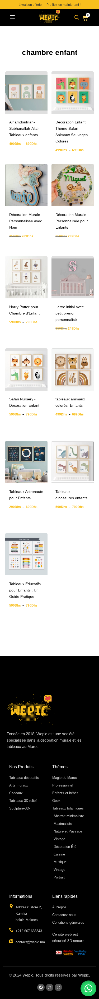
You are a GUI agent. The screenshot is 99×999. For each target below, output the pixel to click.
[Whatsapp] (58, 987)
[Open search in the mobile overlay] (76, 17)
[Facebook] (41, 987)
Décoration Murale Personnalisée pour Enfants (71, 220)
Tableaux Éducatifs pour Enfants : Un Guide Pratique (25, 590)
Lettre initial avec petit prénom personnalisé (69, 313)
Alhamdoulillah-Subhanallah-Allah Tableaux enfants (24, 128)
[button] (12, 17)
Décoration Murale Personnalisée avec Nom (25, 220)
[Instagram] (49, 987)
